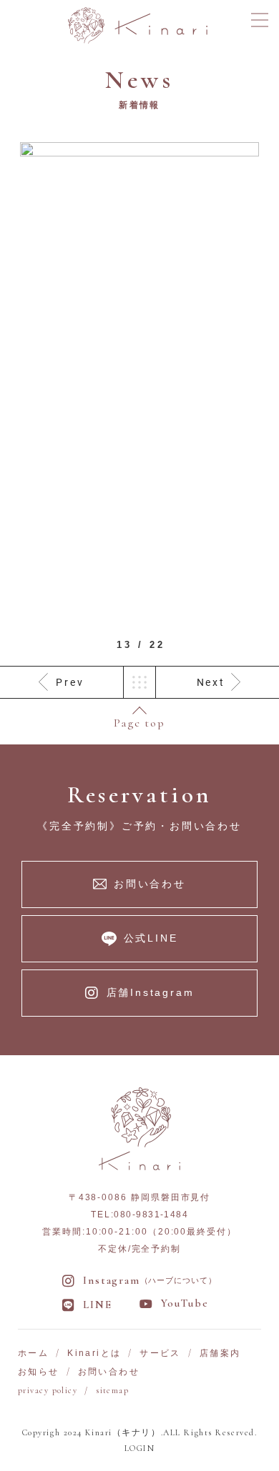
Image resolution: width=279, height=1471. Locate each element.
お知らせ (38, 1372)
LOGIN (139, 1448)
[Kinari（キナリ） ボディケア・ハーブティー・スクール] (137, 24)
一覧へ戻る (139, 682)
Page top (139, 722)
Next (211, 682)
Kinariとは (94, 1353)
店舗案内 (220, 1353)
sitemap (112, 1390)
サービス (160, 1353)
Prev (70, 682)
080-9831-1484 (151, 1215)
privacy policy (47, 1390)
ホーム (33, 1353)
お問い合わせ (109, 1372)
